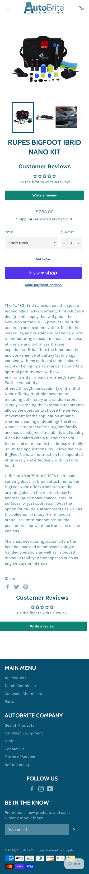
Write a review (44, 195)
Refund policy (17, 764)
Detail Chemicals (20, 685)
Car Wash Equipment (24, 733)
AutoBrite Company (30, 850)
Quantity (67, 232)
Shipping (24, 219)
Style (9, 232)
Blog (9, 740)
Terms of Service (20, 756)
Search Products (19, 725)
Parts (9, 701)
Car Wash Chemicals (23, 693)
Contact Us (14, 748)
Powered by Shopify (60, 850)
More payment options (43, 285)
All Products (16, 677)
